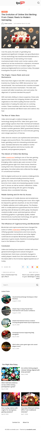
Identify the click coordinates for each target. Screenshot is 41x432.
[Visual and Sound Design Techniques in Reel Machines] (6, 299)
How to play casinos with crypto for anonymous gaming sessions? (9, 410)
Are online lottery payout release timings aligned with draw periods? (30, 370)
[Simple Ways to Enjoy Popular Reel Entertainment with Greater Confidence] (6, 311)
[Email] (37, 267)
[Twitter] (28, 267)
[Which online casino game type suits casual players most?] (6, 346)
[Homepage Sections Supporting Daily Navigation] (6, 334)
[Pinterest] (32, 267)
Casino (4, 11)
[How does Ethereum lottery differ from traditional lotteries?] (30, 399)
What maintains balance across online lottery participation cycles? (9, 384)
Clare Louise (8, 23)
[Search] (38, 3)
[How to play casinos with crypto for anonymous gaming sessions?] (10, 399)
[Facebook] (23, 267)
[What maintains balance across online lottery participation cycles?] (10, 374)
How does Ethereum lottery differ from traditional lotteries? (30, 410)
